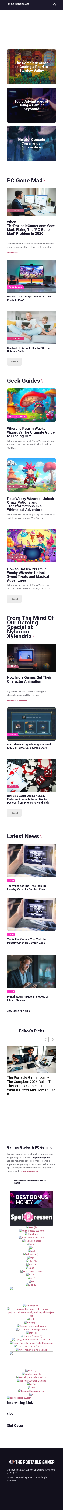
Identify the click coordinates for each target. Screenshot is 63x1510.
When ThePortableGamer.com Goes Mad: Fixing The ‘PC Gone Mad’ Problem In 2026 (31, 228)
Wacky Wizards (17, 416)
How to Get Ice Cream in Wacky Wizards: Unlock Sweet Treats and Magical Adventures (28, 574)
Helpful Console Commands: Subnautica (31, 143)
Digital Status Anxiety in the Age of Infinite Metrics (27, 998)
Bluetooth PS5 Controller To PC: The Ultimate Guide (28, 349)
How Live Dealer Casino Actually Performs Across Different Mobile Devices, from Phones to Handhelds (28, 799)
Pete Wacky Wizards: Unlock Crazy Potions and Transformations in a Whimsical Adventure (30, 504)
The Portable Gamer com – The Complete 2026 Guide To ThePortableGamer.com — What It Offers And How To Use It (31, 1085)
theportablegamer (29, 1171)
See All (14, 361)
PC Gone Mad (15, 211)
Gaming (12, 666)
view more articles (18, 1011)
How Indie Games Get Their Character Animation (29, 679)
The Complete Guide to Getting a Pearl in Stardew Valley (31, 66)
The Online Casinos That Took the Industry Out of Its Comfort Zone (26, 887)
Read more (12, 253)
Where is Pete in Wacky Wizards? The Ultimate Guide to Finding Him (31, 432)
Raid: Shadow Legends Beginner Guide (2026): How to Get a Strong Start (29, 746)
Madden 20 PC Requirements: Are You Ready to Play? (29, 298)
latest (12, 880)
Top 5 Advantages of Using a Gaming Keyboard (31, 105)
